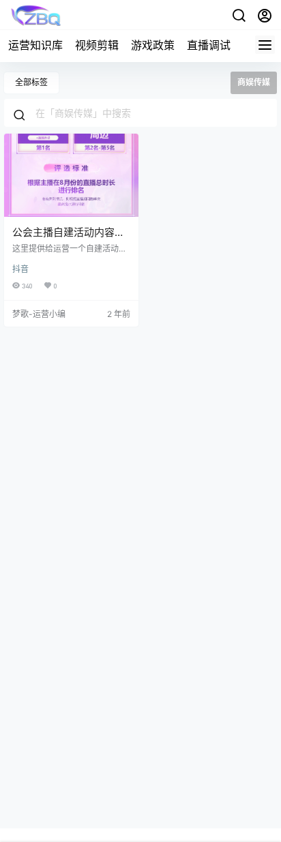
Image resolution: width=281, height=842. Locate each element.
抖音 (20, 269)
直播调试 (209, 45)
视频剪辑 (97, 45)
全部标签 (31, 82)
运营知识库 (35, 45)
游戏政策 (153, 45)
